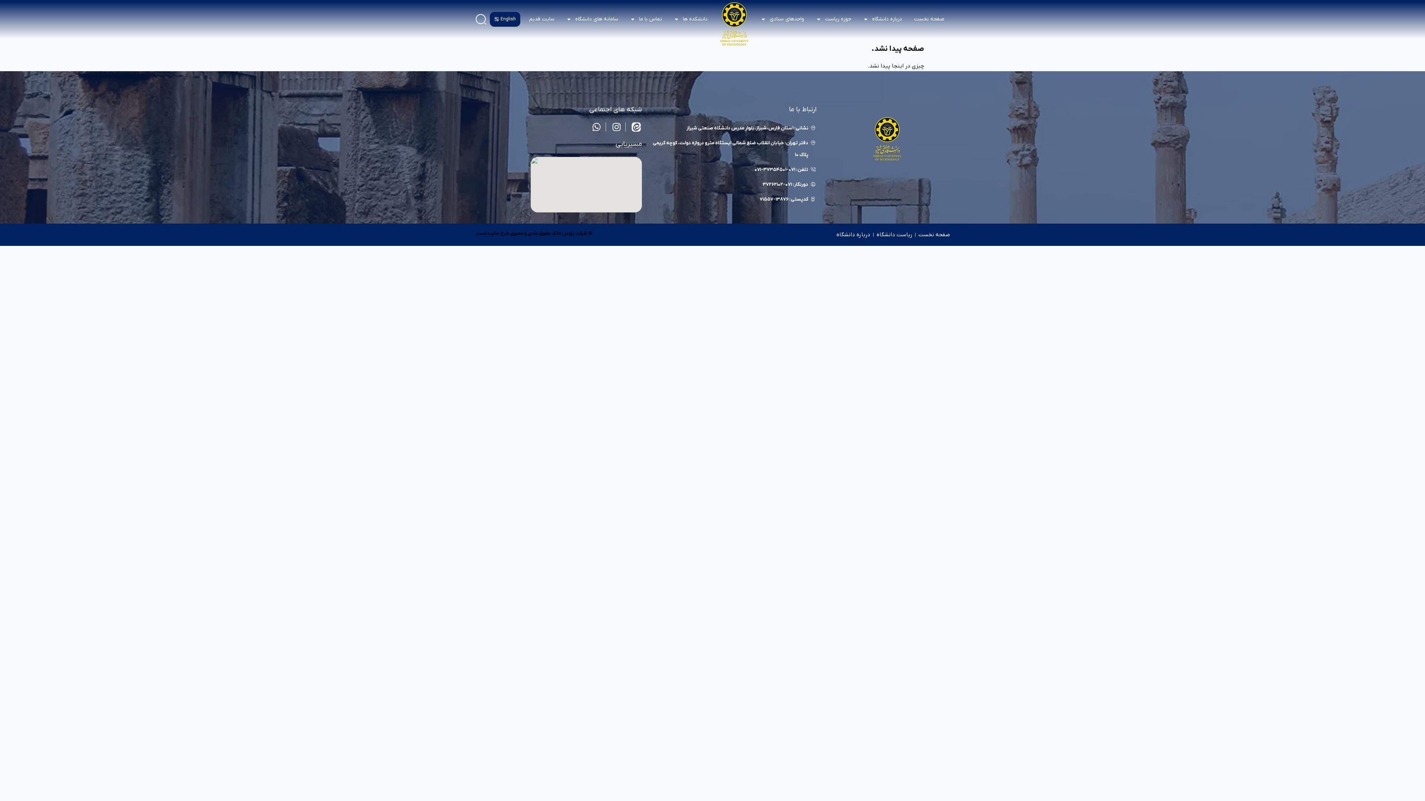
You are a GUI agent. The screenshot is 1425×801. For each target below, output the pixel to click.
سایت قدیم (541, 19)
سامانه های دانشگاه (596, 19)
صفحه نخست (929, 19)
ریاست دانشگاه (894, 234)
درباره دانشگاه (853, 234)
